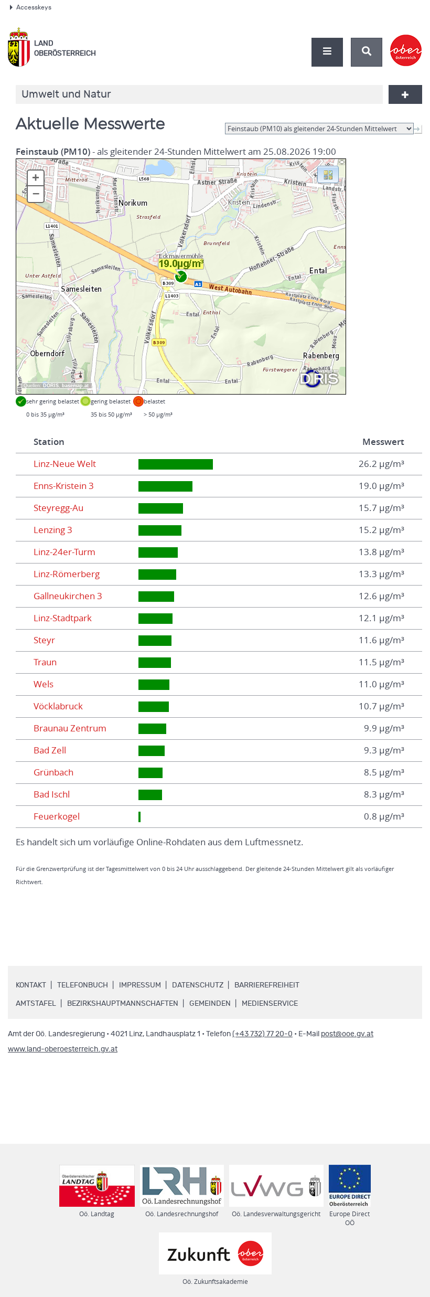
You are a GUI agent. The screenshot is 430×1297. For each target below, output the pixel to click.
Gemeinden (210, 1003)
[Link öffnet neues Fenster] (406, 41)
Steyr (44, 640)
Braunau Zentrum (70, 728)
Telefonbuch (82, 985)
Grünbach (53, 772)
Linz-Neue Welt (65, 464)
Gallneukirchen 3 (68, 596)
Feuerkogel (57, 816)
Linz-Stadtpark (63, 618)
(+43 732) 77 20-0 (262, 1034)
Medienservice (270, 1003)
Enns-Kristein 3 (64, 486)
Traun (45, 662)
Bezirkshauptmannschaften (122, 1003)
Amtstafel (36, 1003)
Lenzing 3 (53, 530)
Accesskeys (33, 7)
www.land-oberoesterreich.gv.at (62, 1049)
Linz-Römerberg (67, 574)
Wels (43, 684)
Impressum (140, 985)
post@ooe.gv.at (347, 1034)
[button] (328, 173)
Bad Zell (50, 750)
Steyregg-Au (58, 508)
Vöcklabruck (58, 706)
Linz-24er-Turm (64, 552)
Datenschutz (197, 985)
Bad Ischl (52, 794)
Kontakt (31, 985)
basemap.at (75, 385)
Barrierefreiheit (266, 985)
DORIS (51, 385)
